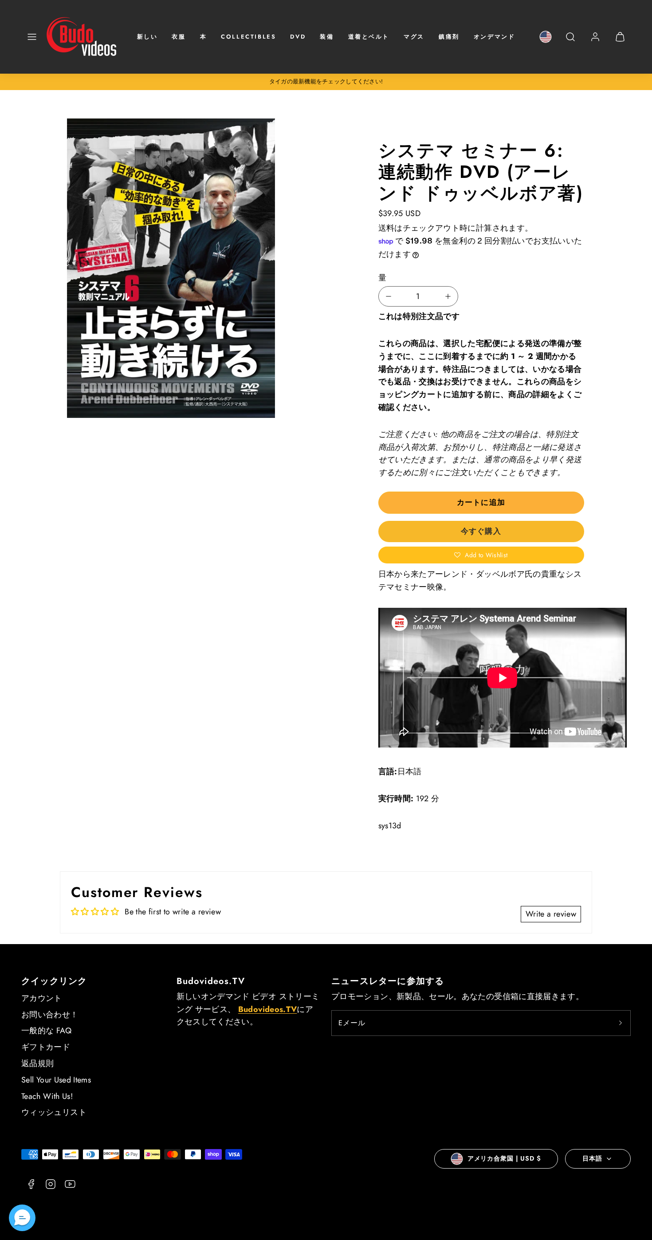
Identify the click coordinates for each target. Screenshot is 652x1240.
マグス (414, 36)
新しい (147, 36)
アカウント (41, 998)
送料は (390, 228)
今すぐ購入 (481, 531)
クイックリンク (54, 981)
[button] (32, 36)
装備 (327, 36)
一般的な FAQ (46, 1030)
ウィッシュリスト (53, 1112)
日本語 (592, 1158)
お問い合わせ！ (50, 1014)
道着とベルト (369, 36)
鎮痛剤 (449, 36)
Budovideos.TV (211, 981)
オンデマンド (494, 36)
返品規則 (37, 1063)
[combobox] (570, 41)
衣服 (178, 36)
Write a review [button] (551, 914)
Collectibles (248, 36)
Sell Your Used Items (56, 1080)
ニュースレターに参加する (387, 981)
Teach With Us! (47, 1096)
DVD (298, 36)
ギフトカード (45, 1047)
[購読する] (620, 1023)
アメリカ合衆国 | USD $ (504, 1158)
